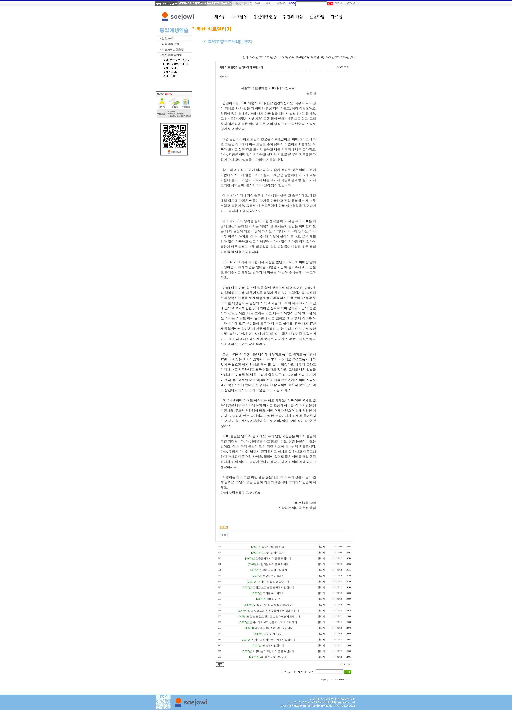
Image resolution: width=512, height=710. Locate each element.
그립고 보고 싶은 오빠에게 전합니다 (273, 587)
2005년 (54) (271, 57)
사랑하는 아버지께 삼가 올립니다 (273, 628)
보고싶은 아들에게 (273, 575)
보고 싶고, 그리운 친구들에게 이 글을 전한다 (273, 610)
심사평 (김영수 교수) (273, 552)
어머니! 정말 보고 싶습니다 (273, 581)
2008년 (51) (317, 57)
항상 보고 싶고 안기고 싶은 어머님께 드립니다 (273, 616)
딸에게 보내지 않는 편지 (273, 657)
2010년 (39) (347, 57)
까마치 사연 (273, 599)
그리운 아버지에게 (273, 593)
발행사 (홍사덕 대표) (273, 546)
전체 (245, 57)
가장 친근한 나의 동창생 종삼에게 (273, 604)
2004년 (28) (256, 57)
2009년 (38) (332, 57)
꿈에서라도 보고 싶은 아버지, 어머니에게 (273, 622)
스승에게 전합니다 (273, 645)
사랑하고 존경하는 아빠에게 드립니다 (273, 639)
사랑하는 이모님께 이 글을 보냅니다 (273, 651)
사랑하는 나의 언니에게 (273, 570)
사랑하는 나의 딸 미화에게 (273, 564)
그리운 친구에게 (273, 633)
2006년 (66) (287, 57)
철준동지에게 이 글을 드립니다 (273, 558)
